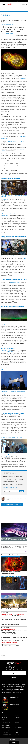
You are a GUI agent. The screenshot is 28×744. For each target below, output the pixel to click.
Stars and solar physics (7, 576)
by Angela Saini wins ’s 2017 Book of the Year (21, 547)
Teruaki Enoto (5, 215)
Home (2, 18)
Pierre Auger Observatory (9, 324)
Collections (4, 719)
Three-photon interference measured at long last (12, 413)
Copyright (17, 732)
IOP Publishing (5, 732)
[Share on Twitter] (3, 15)
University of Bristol (14, 282)
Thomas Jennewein (14, 414)
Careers (3, 594)
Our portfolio (4, 717)
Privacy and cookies (19, 730)
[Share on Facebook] (2, 15)
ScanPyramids (7, 456)
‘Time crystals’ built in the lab (8, 348)
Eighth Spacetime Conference (8, 644)
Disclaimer (17, 734)
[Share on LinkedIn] (5, 15)
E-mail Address (5, 493)
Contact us (17, 722)
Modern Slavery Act (6, 730)
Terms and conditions (6, 734)
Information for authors (7, 722)
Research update (16, 556)
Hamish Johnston (9, 33)
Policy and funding (5, 550)
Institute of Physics (6, 727)
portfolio (18, 689)
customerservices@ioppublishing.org (11, 487)
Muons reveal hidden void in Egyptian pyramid (11, 437)
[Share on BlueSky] (7, 15)
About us (4, 715)
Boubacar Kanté (5, 199)
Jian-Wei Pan (6, 284)
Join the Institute (18, 727)
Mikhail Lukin (11, 351)
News (13, 24)
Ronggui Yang (5, 394)
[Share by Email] (9, 15)
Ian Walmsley (11, 418)
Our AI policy (17, 719)
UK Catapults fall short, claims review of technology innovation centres (7, 547)
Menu (14, 742)
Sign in (14, 673)
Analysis (8, 594)
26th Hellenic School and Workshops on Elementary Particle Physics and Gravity (14, 631)
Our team (17, 715)
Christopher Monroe (6, 350)
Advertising (17, 717)
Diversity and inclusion (21, 550)
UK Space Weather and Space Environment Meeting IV (14, 638)
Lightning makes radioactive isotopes (9, 213)
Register (21, 491)
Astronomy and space (8, 18)
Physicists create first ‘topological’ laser (10, 178)
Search (25, 4)
